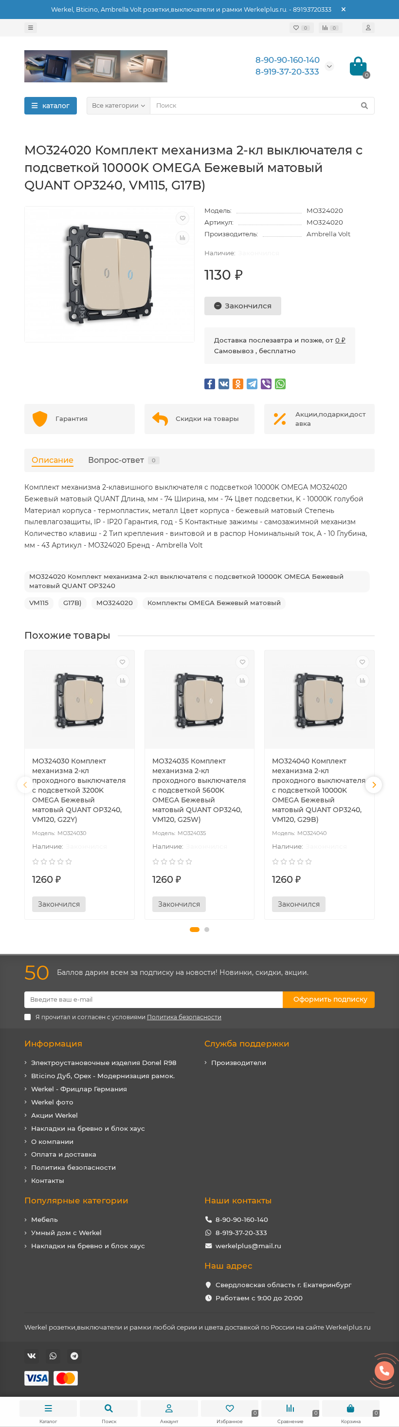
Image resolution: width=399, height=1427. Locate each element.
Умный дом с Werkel (66, 1233)
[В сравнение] (182, 238)
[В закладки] (182, 218)
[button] (195, 929)
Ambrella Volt (328, 234)
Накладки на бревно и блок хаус (88, 1128)
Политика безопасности (73, 1167)
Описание (52, 460)
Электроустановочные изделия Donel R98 (104, 1062)
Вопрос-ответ (122, 460)
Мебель (44, 1219)
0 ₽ (340, 340)
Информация (53, 1043)
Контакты (47, 1180)
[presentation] (25, 785)
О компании (52, 1141)
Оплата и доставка (63, 1154)
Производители (238, 1062)
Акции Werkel (54, 1115)
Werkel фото (52, 1102)
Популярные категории (76, 1200)
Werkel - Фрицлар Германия (79, 1089)
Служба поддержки (247, 1043)
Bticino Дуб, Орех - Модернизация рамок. (103, 1076)
